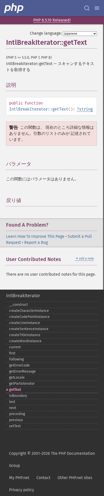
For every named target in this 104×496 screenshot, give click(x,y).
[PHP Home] (14, 8)
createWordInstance (25, 341)
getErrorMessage (22, 371)
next (12, 408)
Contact (43, 477)
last (12, 402)
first (12, 353)
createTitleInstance (24, 335)
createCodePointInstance (29, 317)
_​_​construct (18, 305)
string (86, 109)
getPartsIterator (22, 383)
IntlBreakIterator (23, 295)
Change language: (46, 33)
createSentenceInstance (28, 329)
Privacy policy (21, 489)
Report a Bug (36, 242)
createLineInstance (24, 323)
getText (15, 389)
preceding (17, 414)
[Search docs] (87, 8)
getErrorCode (19, 365)
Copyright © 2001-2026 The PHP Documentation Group (52, 459)
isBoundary (18, 396)
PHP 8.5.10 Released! (52, 20)
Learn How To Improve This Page (35, 236)
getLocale (17, 377)
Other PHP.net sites (75, 477)
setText (15, 426)
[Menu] (97, 8)
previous (16, 420)
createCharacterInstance (29, 311)
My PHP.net (19, 477)
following (16, 359)
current (15, 347)
